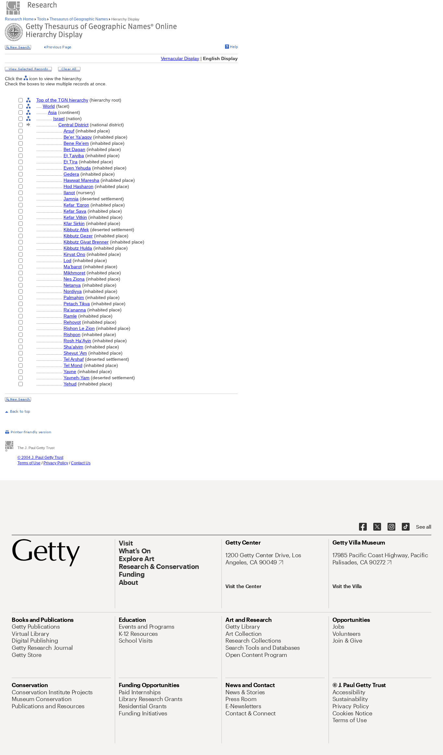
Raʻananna (75, 309)
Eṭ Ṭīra (71, 161)
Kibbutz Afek (76, 229)
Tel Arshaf (74, 359)
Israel (59, 118)
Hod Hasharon (78, 186)
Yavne (70, 371)
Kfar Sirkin (74, 223)
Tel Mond (73, 365)
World (49, 106)
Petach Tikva (77, 303)
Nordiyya (73, 291)
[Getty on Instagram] (391, 527)
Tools (41, 19)
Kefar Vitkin (75, 217)
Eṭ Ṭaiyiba (74, 155)
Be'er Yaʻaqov (78, 137)
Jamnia (71, 198)
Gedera (71, 174)
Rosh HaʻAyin (77, 340)
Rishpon (72, 334)
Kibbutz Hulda (78, 248)
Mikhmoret (74, 272)
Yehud (70, 383)
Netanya (72, 285)
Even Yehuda (77, 167)
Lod (67, 260)
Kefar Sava (75, 211)
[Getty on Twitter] (377, 527)
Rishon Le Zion (79, 328)
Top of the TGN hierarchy (62, 100)
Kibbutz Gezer (78, 235)
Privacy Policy (55, 463)
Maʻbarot (73, 266)
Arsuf (69, 130)
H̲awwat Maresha (81, 180)
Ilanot (69, 192)
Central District (73, 124)
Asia (52, 112)
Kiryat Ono (74, 254)
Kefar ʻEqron (76, 205)
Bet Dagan (74, 149)
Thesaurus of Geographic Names (79, 19)
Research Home (20, 19)
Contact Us (80, 463)
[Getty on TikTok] (406, 527)
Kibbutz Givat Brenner (86, 242)
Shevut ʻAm (75, 353)
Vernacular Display (180, 58)
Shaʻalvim (73, 346)
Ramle (70, 316)
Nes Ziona (74, 279)
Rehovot (72, 322)
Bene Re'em (76, 143)
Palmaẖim (74, 297)
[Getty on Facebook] (363, 527)
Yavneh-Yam (77, 377)
